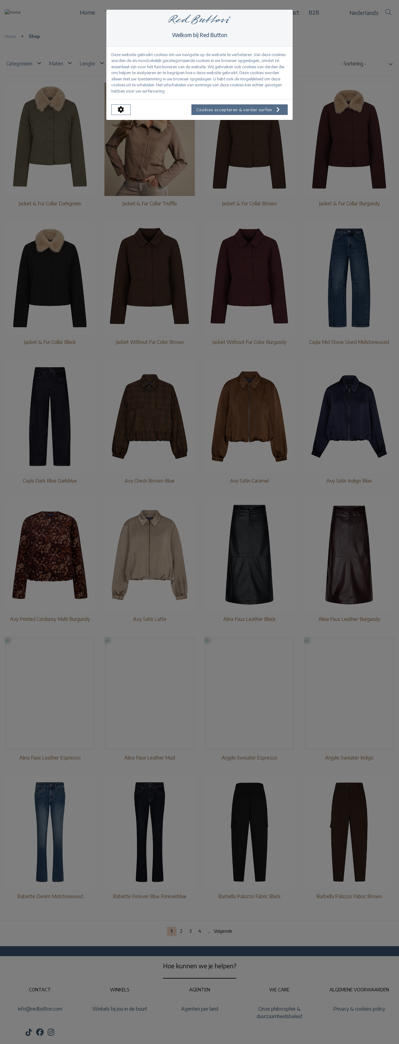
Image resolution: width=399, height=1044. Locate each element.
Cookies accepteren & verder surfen (234, 109)
